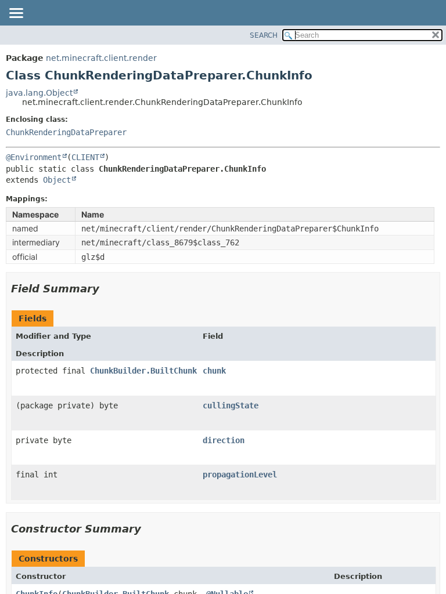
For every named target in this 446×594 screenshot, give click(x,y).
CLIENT (85, 157)
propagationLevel (240, 474)
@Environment (34, 157)
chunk (214, 370)
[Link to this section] (107, 288)
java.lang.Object (39, 92)
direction (223, 440)
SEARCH (264, 35)
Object (57, 179)
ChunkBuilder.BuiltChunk (143, 370)
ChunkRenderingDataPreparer (66, 132)
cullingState (230, 405)
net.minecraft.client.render (101, 58)
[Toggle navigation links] (16, 14)
